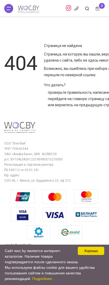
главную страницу (88, 99)
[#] (8, 8)
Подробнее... (43, 279)
